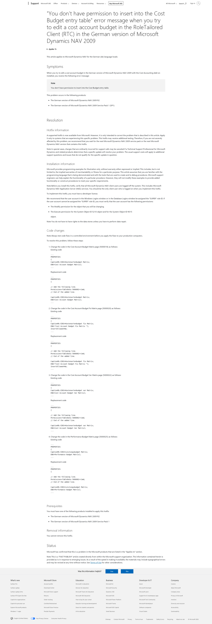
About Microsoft (176, 588)
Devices (74, 3)
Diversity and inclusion (178, 603)
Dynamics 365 (110, 592)
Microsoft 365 (46, 3)
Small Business (110, 611)
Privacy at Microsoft (177, 596)
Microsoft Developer (145, 588)
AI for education (80, 611)
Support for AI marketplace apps (148, 596)
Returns (46, 596)
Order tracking (48, 599)
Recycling (170, 619)
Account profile (48, 584)
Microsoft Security (111, 588)
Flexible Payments (49, 611)
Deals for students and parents (85, 607)
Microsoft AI (109, 584)
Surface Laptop (15, 588)
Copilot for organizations (18, 599)
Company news (175, 592)
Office (55, 3)
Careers (173, 584)
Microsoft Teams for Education (85, 592)
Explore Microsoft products (18, 607)
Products (64, 3)
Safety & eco (160, 619)
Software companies (145, 607)
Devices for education (82, 588)
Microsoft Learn (144, 592)
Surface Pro (14, 584)
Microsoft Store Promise (51, 607)
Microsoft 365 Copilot (112, 607)
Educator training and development (86, 603)
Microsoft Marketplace (146, 603)
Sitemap (108, 619)
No (127, 571)
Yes (111, 571)
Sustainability (175, 611)
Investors (173, 599)
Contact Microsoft (119, 619)
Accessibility (174, 607)
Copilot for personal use (18, 603)
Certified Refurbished (50, 603)
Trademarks (149, 619)
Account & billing (87, 3)
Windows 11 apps (16, 611)
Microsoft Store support (51, 592)
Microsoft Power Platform (113, 599)
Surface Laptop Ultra (17, 592)
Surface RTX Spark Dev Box (18, 596)
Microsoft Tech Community (147, 599)
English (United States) (21, 618)
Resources (100, 3)
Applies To (52, 49)
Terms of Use (95, 562)
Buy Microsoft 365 (115, 3)
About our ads (180, 619)
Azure (141, 584)
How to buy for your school (84, 599)
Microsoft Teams (111, 603)
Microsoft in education (82, 584)
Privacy (130, 619)
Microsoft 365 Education (83, 596)
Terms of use (139, 619)
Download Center (49, 588)
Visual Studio (143, 611)
